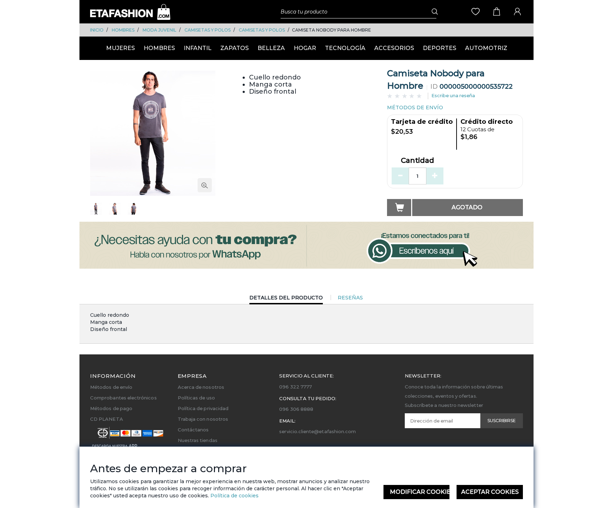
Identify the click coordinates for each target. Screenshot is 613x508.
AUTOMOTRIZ (486, 48)
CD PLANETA (106, 419)
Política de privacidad (203, 408)
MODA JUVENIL (159, 30)
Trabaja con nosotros (203, 419)
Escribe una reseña (453, 95)
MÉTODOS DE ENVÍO (415, 107)
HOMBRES (123, 30)
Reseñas (350, 297)
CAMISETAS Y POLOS (207, 30)
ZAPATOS (234, 48)
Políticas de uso (196, 398)
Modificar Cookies (420, 491)
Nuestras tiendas (197, 440)
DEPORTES (439, 48)
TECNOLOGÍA (345, 48)
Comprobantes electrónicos (123, 398)
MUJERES (120, 48)
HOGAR (305, 48)
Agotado (467, 207)
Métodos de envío (111, 387)
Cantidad (417, 161)
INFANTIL (197, 48)
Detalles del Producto (286, 299)
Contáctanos (193, 429)
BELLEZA (271, 48)
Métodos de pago (111, 408)
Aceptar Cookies (490, 491)
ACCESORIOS (394, 48)
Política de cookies (234, 495)
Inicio (97, 30)
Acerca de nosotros (201, 387)
